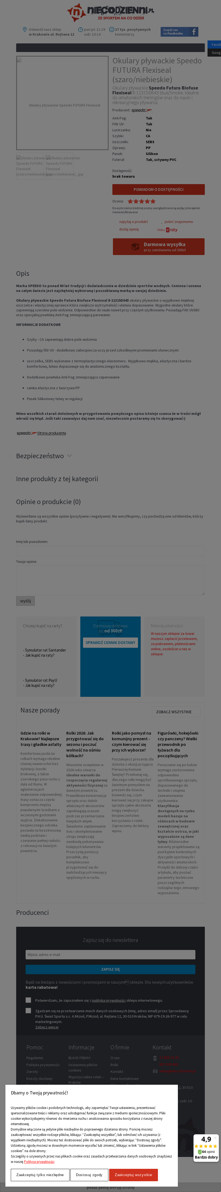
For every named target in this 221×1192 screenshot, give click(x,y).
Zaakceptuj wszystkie (133, 1175)
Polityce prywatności (39, 1161)
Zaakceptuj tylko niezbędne (40, 1175)
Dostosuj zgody (89, 1175)
